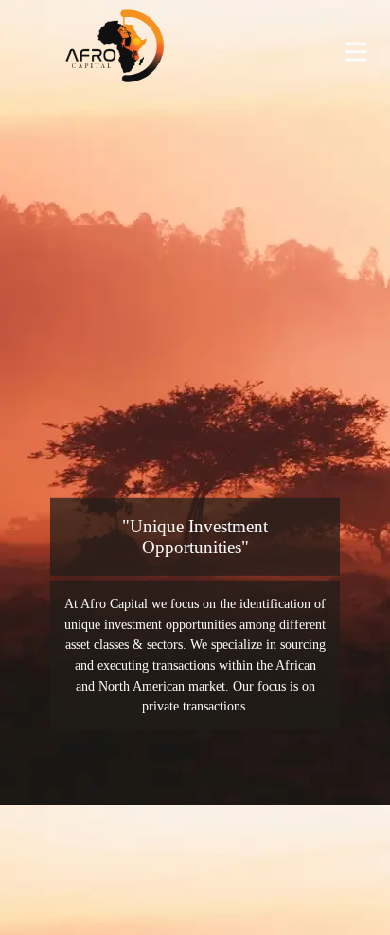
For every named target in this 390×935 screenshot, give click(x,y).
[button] (356, 51)
